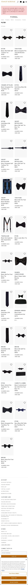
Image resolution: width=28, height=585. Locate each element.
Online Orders (5, 484)
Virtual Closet (5, 489)
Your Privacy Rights (14, 573)
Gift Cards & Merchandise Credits (11, 523)
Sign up (14, 556)
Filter (3, 22)
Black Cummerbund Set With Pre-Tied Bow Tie (20, 387)
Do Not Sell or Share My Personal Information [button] (11, 516)
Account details (6, 482)
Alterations (5, 491)
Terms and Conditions (8, 506)
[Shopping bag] (23, 2)
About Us (4, 531)
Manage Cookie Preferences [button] (9, 525)
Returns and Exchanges (8, 504)
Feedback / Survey (6, 540)
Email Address (5, 550)
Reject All (14, 577)
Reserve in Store (6, 493)
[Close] (26, 559)
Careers (3, 542)
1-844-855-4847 (5, 544)
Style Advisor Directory (8, 499)
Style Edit (4, 538)
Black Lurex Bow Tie (21, 238)
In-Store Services (6, 533)
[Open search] (18, 2)
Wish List (3, 486)
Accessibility (5, 518)
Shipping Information (7, 508)
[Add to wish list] (11, 30)
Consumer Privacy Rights (8, 512)
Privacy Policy (5, 510)
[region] (14, 571)
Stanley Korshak (8, 2)
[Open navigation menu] (26, 2)
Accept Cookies (14, 582)
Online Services (6, 501)
